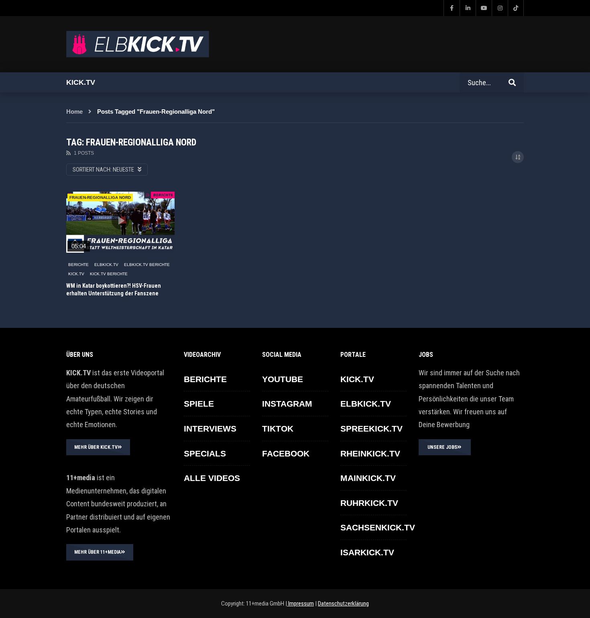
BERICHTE (78, 264)
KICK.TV (76, 274)
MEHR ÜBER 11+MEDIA (97, 552)
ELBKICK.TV (106, 264)
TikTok (277, 428)
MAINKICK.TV (368, 478)
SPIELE (199, 403)
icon (120, 220)
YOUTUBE (282, 379)
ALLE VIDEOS (212, 478)
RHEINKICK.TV (370, 453)
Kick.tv (80, 82)
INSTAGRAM (287, 403)
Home (74, 111)
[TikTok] (516, 8)
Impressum (300, 603)
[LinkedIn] (468, 8)
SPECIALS (205, 453)
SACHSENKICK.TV (377, 527)
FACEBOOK (285, 453)
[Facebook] (452, 8)
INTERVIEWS (210, 428)
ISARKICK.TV (367, 552)
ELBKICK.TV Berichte (147, 264)
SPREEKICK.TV (371, 428)
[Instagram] (500, 8)
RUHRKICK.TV (369, 502)
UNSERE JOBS (442, 447)
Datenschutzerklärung (343, 603)
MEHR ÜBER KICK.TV (96, 447)
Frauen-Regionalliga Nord (100, 197)
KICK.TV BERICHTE (109, 274)
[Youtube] (484, 8)
